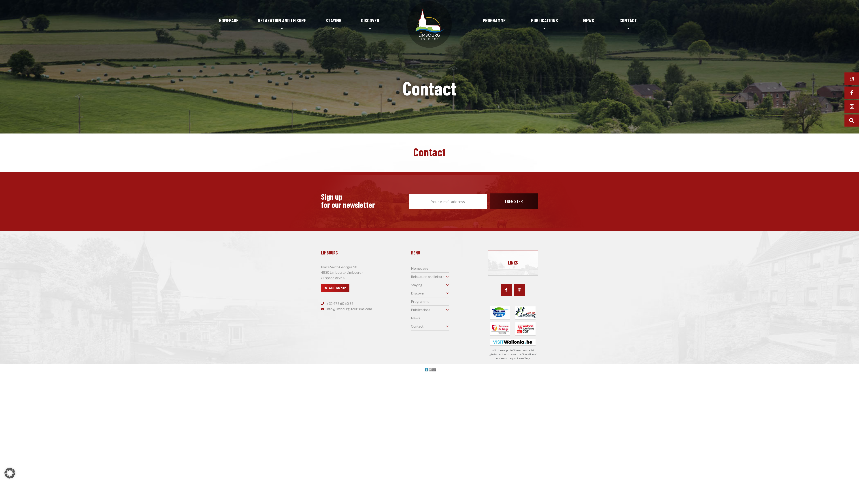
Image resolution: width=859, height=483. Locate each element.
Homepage (228, 20)
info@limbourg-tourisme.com (349, 309)
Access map (337, 288)
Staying (333, 20)
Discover (370, 20)
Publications (544, 20)
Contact (628, 20)
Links (513, 262)
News (588, 20)
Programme (494, 20)
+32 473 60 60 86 (339, 303)
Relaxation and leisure (282, 20)
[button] (10, 473)
